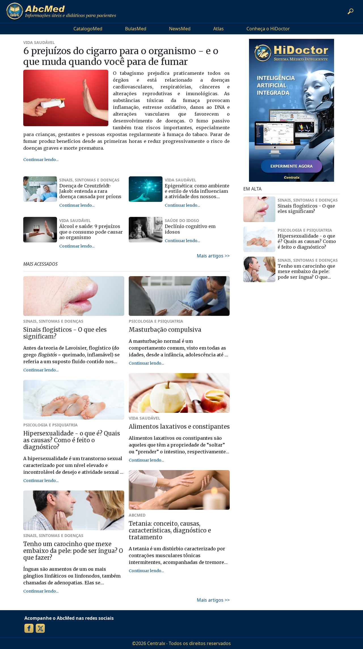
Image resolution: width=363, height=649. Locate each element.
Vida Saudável (39, 42)
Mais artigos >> (213, 256)
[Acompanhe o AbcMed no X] (40, 628)
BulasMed (135, 29)
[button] (350, 11)
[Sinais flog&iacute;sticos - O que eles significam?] (259, 209)
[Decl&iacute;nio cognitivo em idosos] (145, 229)
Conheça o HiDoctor (268, 29)
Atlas (218, 29)
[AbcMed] (61, 11)
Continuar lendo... (40, 159)
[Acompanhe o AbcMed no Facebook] (28, 628)
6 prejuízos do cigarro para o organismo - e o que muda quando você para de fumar (120, 56)
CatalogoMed (87, 29)
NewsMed (180, 29)
